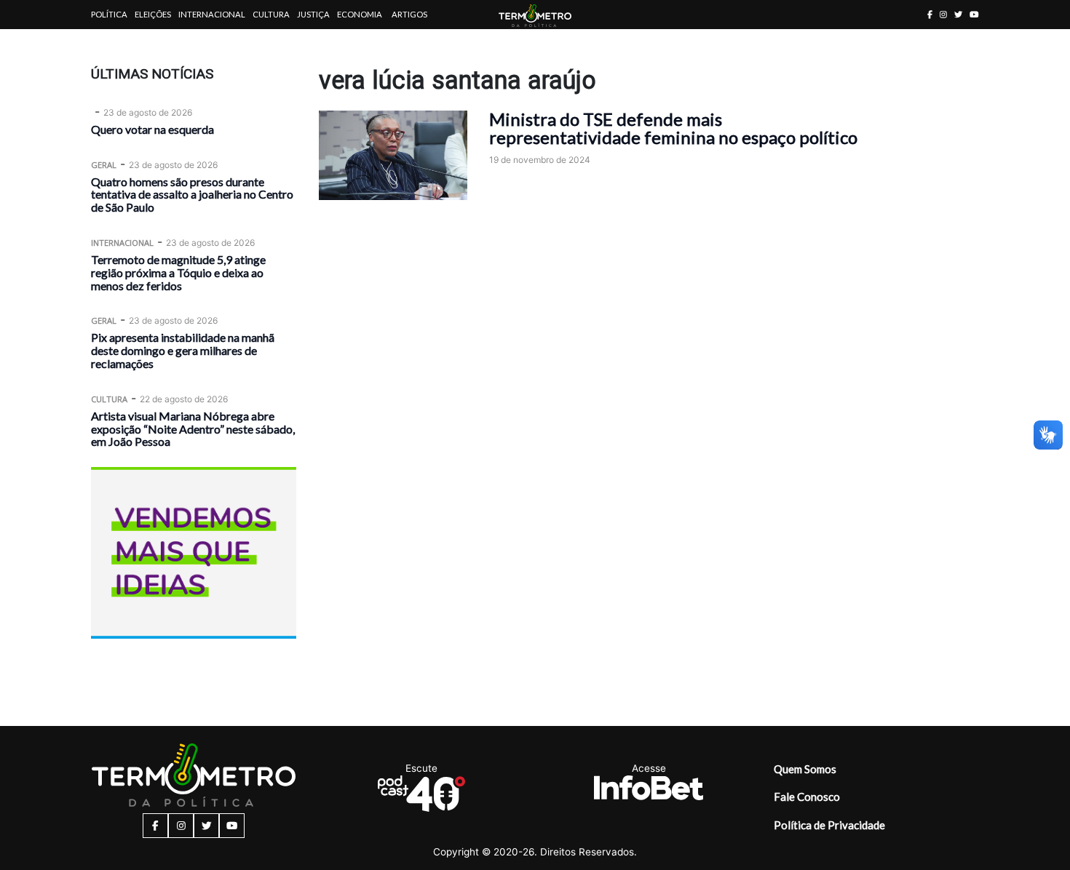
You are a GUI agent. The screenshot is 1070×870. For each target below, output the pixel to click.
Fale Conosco (807, 796)
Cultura (271, 14)
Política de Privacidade (829, 824)
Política (109, 14)
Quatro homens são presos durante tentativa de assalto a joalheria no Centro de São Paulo (192, 195)
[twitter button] (958, 14)
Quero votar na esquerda (152, 129)
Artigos (409, 14)
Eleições (153, 14)
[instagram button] (943, 14)
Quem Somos (805, 768)
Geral (103, 164)
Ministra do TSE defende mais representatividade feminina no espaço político (673, 128)
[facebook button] (929, 14)
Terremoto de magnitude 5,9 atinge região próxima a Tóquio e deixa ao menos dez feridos (178, 272)
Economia (359, 14)
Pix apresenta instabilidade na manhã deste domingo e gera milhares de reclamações (182, 350)
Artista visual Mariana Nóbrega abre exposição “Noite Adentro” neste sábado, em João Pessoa (193, 429)
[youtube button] (974, 14)
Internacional (211, 14)
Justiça (313, 14)
